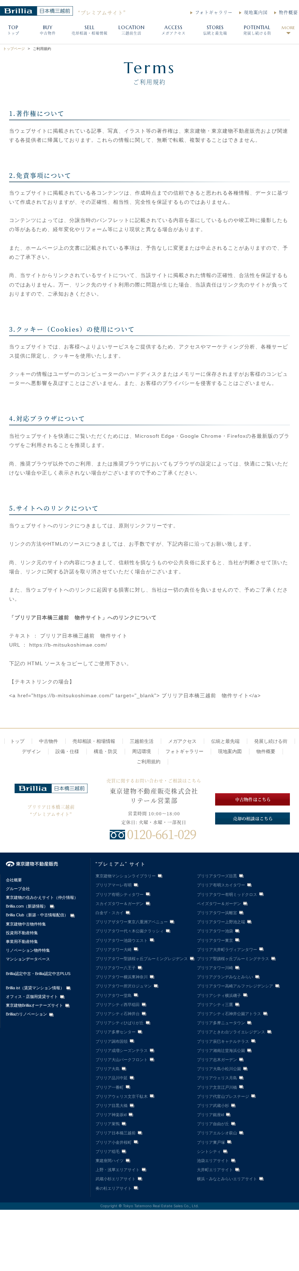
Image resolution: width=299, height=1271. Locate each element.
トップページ (14, 49)
